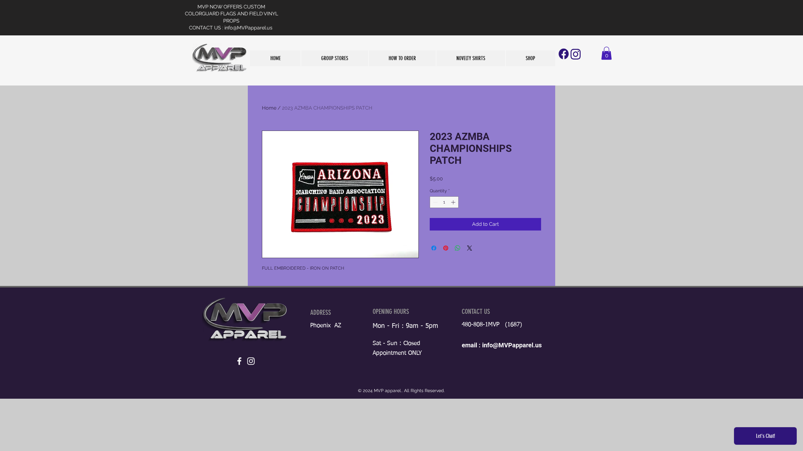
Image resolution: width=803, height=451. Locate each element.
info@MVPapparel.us (347, 28)
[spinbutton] (444, 202)
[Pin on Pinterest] (445, 248)
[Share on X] (469, 248)
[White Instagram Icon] (251, 361)
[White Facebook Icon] (239, 361)
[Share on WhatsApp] (457, 248)
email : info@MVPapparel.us (502, 345)
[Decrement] (435, 202)
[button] (334, 58)
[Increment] (454, 202)
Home (269, 108)
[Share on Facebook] (434, 248)
